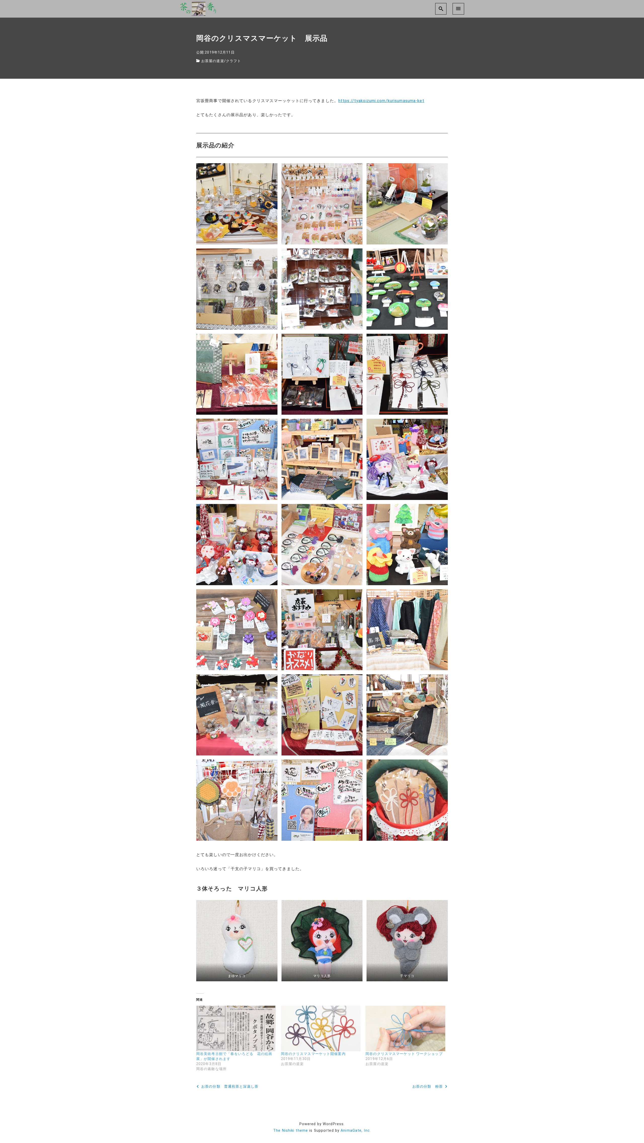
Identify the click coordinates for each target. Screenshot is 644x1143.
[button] (236, 203)
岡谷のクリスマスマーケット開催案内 (313, 1054)
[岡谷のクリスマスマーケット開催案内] (321, 1028)
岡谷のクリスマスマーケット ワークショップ (404, 1054)
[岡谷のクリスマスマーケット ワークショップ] (405, 1028)
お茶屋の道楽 (212, 61)
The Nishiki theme (290, 1130)
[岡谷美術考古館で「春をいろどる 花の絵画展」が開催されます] (236, 1028)
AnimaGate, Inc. (356, 1130)
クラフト (233, 61)
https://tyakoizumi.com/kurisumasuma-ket (381, 100)
